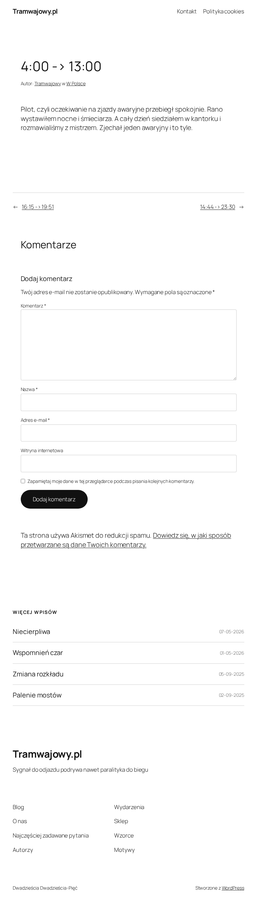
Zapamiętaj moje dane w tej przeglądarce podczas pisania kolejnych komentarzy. (110, 481)
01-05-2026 (232, 653)
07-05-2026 (231, 631)
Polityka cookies (223, 11)
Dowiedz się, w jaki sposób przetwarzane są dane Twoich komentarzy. (126, 540)
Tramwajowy (47, 83)
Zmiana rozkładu (38, 674)
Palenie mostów (37, 695)
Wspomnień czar (38, 652)
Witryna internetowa (42, 450)
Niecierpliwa (31, 631)
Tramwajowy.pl (35, 11)
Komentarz (33, 305)
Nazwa (29, 389)
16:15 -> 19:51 (38, 207)
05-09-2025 (231, 674)
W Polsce (75, 83)
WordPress (233, 888)
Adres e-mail (35, 420)
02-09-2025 (231, 695)
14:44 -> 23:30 (217, 207)
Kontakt (187, 11)
